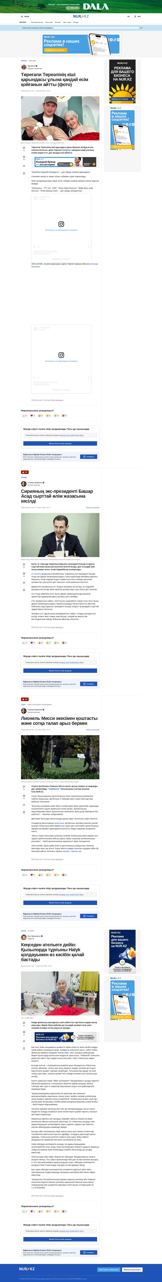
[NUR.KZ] (81, 16)
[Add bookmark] (24, 173)
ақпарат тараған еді (72, 851)
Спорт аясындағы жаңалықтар (39, 704)
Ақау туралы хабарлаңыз (109, 1270)
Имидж (75, 22)
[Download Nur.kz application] (81, 6)
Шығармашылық (37, 22)
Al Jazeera (36, 574)
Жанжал (58, 22)
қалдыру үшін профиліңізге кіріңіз (72, 435)
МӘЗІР (26, 16)
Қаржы (23, 931)
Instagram (66, 150)
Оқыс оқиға (67, 22)
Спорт (23, 704)
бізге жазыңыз (57, 400)
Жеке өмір (49, 22)
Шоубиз (22, 22)
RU (129, 16)
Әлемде (24, 477)
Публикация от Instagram (61, 259)
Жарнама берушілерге (132, 1270)
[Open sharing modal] (24, 166)
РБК (33, 601)
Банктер (31, 931)
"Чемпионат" (54, 789)
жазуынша (59, 823)
